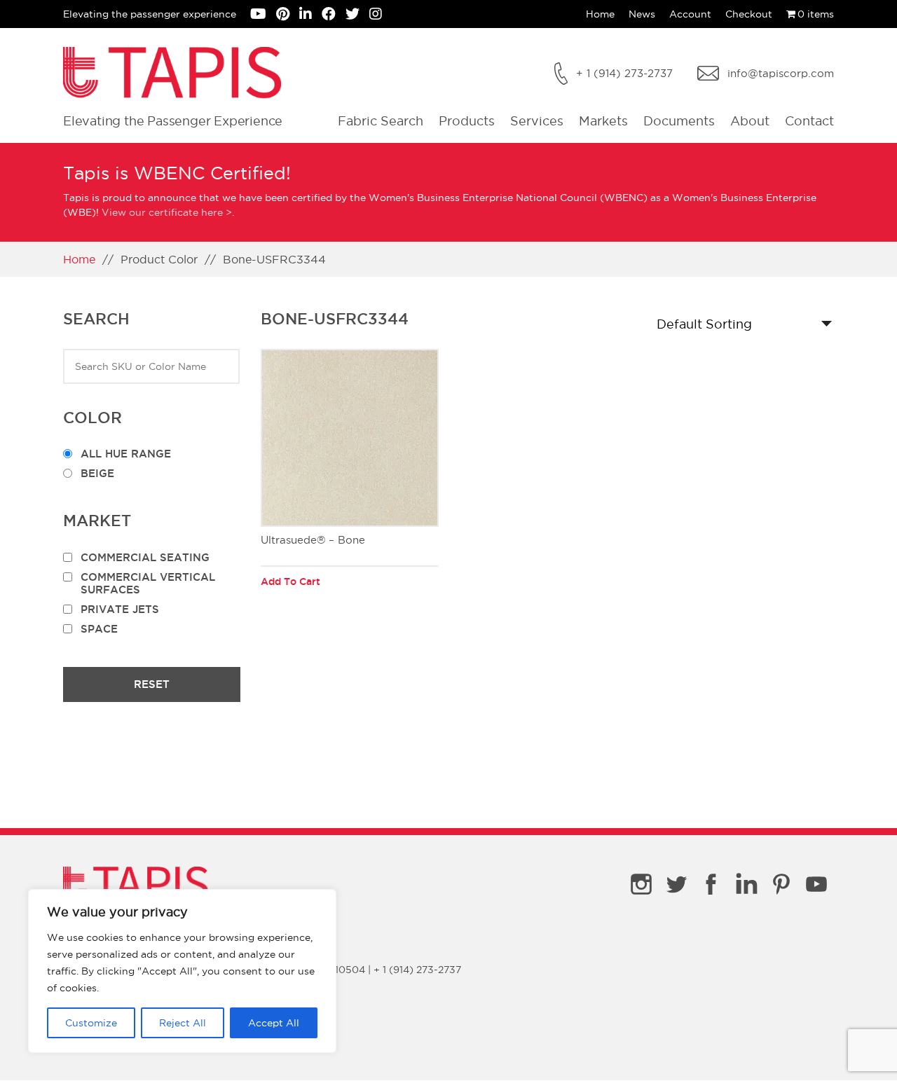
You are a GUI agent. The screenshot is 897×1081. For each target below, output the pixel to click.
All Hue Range (126, 454)
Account (690, 14)
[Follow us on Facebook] (333, 15)
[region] (182, 971)
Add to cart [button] (290, 581)
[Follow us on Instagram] (379, 15)
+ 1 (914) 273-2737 (624, 73)
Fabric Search (380, 121)
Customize (91, 1022)
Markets (603, 121)
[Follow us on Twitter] (357, 15)
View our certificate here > (167, 212)
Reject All (182, 1022)
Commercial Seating (145, 557)
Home (600, 14)
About (749, 121)
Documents (679, 121)
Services (536, 121)
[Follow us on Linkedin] (310, 15)
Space (99, 629)
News (642, 14)
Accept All (273, 1022)
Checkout (748, 14)
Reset (152, 684)
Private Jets (120, 609)
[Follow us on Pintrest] (287, 15)
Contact (809, 121)
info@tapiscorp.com (780, 73)
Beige (97, 473)
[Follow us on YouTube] (263, 15)
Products (467, 121)
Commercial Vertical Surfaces (148, 583)
